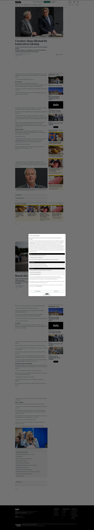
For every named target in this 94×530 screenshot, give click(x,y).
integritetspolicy (39, 286)
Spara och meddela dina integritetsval (35, 274)
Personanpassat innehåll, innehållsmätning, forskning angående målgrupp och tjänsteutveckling (44, 259)
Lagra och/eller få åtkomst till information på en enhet (38, 255)
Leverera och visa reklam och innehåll (35, 272)
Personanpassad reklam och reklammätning (36, 257)
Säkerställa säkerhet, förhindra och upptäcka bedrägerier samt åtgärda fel (40, 270)
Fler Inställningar (37, 291)
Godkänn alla (56, 291)
